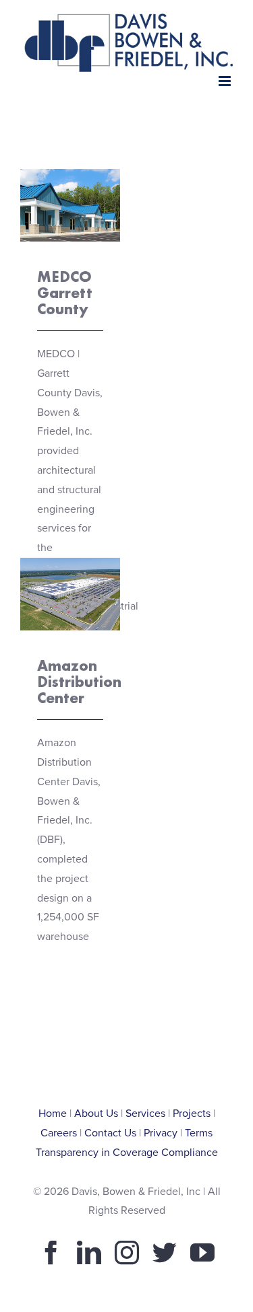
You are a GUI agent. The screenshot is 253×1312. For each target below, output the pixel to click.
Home (52, 1113)
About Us (96, 1113)
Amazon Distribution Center (70, 559)
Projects (191, 1113)
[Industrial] (70, 205)
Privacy (160, 1133)
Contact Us (110, 1133)
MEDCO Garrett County (70, 170)
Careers (58, 1133)
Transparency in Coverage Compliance (127, 1152)
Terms (199, 1133)
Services (145, 1113)
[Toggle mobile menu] (226, 81)
